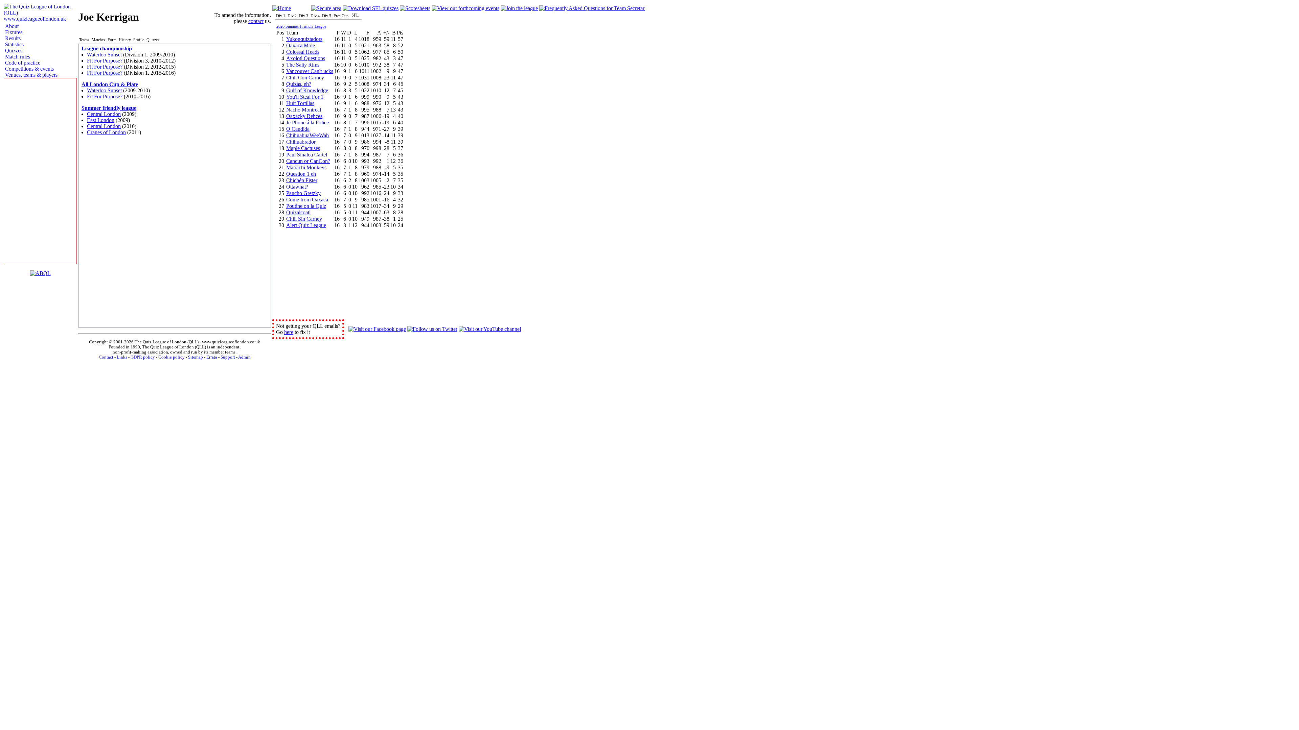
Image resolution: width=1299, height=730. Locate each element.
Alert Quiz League (306, 225)
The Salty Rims (302, 65)
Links (122, 357)
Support (228, 357)
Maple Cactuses (303, 148)
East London (100, 120)
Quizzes (13, 50)
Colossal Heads (302, 52)
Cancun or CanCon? (308, 161)
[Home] (281, 8)
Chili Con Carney (305, 77)
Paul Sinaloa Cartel (306, 154)
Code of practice (22, 63)
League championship (107, 48)
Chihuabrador (301, 142)
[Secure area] (326, 8)
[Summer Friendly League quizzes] (370, 8)
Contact (106, 357)
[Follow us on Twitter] (432, 329)
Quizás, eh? (298, 84)
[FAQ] (592, 8)
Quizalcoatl (298, 212)
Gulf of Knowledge (307, 90)
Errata (211, 357)
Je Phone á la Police (307, 122)
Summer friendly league (109, 108)
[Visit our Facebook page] (377, 329)
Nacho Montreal (303, 110)
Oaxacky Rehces (304, 116)
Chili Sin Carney (304, 219)
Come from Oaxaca (307, 199)
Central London (104, 114)
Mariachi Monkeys (306, 167)
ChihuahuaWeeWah (307, 135)
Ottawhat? (297, 187)
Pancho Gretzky (303, 193)
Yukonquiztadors (304, 39)
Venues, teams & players (31, 75)
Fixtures (13, 32)
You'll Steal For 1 (304, 97)
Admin (244, 357)
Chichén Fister (301, 180)
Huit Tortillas (300, 103)
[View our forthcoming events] (465, 8)
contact (256, 21)
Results (12, 38)
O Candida (298, 129)
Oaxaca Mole (300, 45)
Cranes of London (106, 132)
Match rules (17, 56)
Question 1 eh (301, 174)
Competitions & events (29, 69)
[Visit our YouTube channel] (490, 329)
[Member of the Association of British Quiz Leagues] (40, 273)
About (11, 26)
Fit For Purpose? (104, 61)
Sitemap (195, 357)
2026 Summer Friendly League (301, 26)
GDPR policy (143, 357)
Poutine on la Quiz (306, 206)
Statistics (14, 44)
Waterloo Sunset (104, 54)
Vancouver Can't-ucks (309, 71)
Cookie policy (171, 357)
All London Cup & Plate (110, 84)
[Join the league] (519, 8)
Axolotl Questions (305, 58)
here (288, 332)
